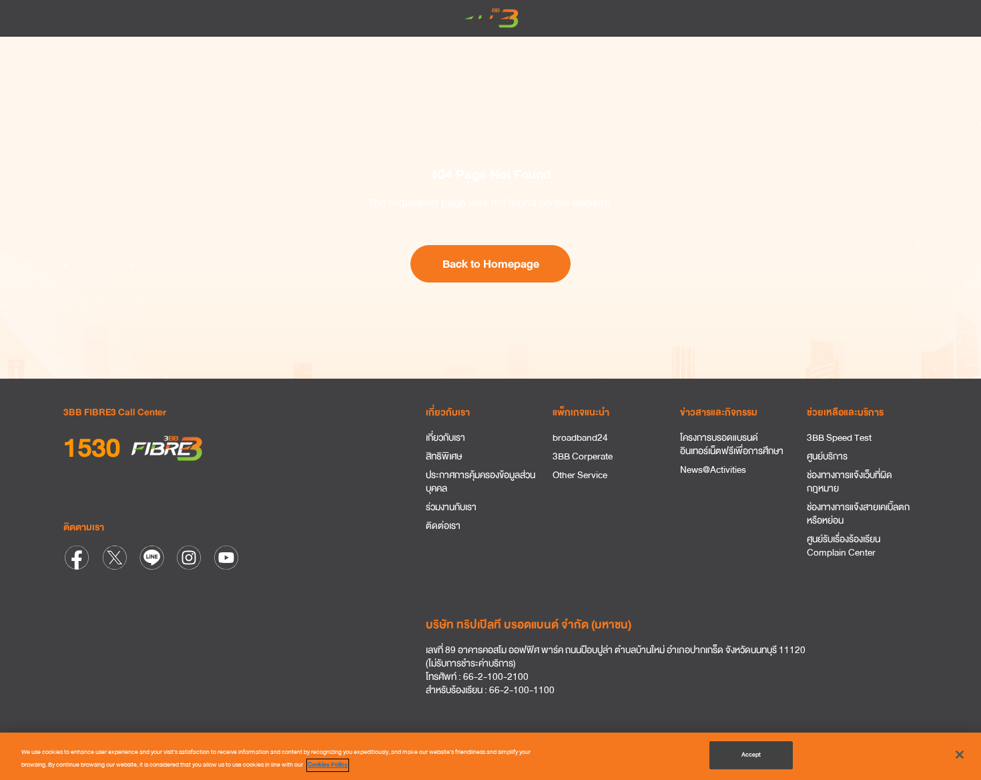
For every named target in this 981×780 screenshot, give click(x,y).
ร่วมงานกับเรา (451, 507)
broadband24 (580, 438)
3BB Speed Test (839, 438)
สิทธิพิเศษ (444, 456)
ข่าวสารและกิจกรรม (718, 412)
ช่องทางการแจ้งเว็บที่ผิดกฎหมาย (849, 482)
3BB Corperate (583, 456)
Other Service (580, 475)
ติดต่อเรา (443, 526)
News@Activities (713, 470)
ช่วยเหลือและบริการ (845, 412)
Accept (751, 754)
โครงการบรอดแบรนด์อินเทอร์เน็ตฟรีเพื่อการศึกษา (731, 444)
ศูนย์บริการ (827, 456)
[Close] (959, 754)
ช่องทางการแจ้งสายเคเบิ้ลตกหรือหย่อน (858, 514)
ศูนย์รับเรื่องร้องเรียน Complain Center (843, 546)
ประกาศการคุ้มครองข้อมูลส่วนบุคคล (480, 482)
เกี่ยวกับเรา (448, 412)
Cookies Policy (328, 765)
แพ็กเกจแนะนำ (581, 412)
